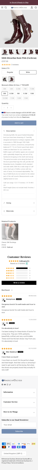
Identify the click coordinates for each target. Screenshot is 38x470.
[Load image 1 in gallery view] (19, 29)
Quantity (5, 103)
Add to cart (19, 123)
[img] (7, 296)
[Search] (6, 7)
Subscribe (19, 431)
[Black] (5, 79)
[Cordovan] (11, 79)
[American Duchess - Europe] (19, 7)
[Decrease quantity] (3, 107)
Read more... (26, 117)
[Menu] (2, 7)
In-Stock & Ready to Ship (19, 3)
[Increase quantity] (11, 107)
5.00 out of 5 (24, 261)
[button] (10, 268)
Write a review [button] (19, 283)
